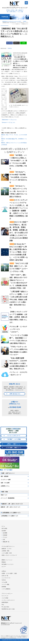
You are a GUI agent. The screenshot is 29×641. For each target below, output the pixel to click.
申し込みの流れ (5, 606)
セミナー (4, 566)
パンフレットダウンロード (13, 435)
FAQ (3, 604)
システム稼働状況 (6, 589)
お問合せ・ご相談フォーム (13, 444)
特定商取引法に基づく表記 (8, 609)
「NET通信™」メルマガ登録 (13, 439)
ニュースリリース (6, 577)
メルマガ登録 (5, 598)
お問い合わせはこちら (15, 393)
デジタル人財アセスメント (8, 546)
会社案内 (4, 530)
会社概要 (5, 533)
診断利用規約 (5, 602)
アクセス (5, 537)
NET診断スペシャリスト (8, 564)
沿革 (4, 539)
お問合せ (4, 571)
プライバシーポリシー (7, 593)
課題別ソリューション (7, 560)
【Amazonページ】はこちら (8, 122)
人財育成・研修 (5, 550)
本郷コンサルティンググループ (9, 555)
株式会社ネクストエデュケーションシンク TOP (12, 21)
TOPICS (24, 21)
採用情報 (4, 586)
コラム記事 (4, 582)
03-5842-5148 (15, 407)
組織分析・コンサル (6, 548)
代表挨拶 (5, 535)
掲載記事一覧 (6, 541)
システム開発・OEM (7, 553)
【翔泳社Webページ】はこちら (9, 119)
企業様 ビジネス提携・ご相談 (9, 573)
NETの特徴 (4, 528)
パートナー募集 (5, 584)
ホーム (3, 526)
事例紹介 (4, 562)
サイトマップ (5, 595)
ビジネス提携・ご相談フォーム (13, 447)
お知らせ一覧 (5, 575)
